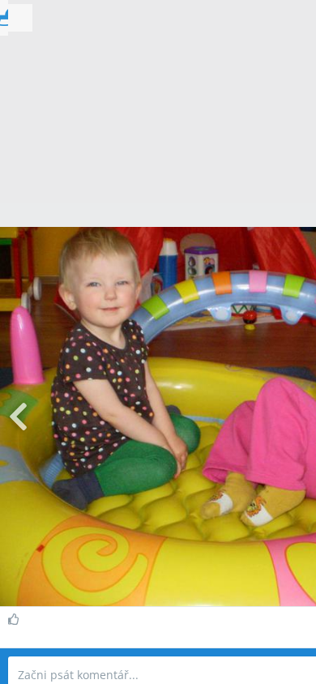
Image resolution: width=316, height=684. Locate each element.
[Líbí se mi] (16, 619)
